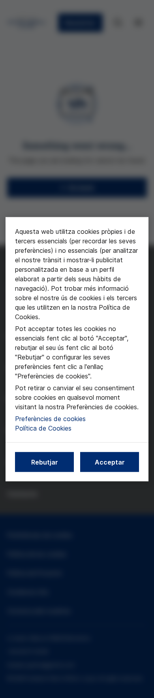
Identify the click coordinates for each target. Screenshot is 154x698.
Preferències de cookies (50, 418)
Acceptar (110, 462)
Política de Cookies (43, 428)
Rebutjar (44, 462)
